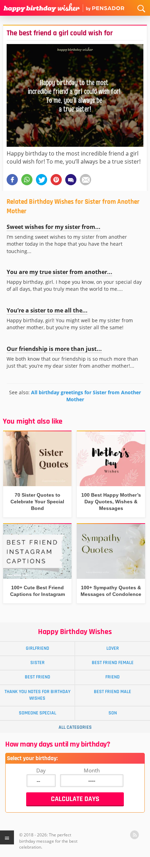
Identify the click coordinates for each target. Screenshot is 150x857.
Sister (37, 663)
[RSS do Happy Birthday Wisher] (134, 834)
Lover (112, 648)
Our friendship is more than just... (54, 349)
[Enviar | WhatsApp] (26, 179)
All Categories (75, 727)
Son (112, 713)
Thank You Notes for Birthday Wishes (37, 695)
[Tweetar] (41, 179)
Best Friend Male (112, 692)
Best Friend (37, 677)
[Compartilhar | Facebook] (12, 179)
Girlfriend (37, 648)
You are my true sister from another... (59, 272)
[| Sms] (70, 179)
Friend (112, 677)
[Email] (85, 179)
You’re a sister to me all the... (47, 310)
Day (41, 770)
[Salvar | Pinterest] (56, 179)
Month (92, 770)
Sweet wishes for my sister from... (53, 227)
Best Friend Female (113, 663)
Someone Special (37, 713)
